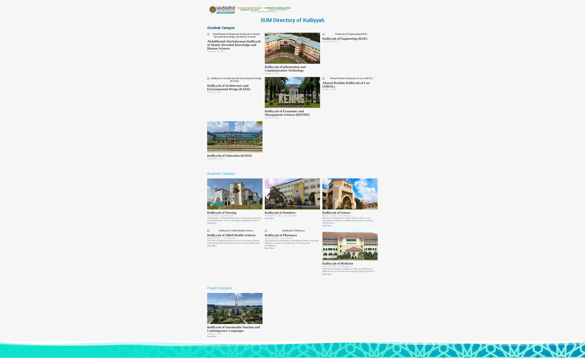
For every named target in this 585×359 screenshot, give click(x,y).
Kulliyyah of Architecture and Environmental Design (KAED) (229, 87)
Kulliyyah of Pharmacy (281, 235)
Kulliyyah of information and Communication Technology (285, 68)
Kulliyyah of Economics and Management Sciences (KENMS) (287, 113)
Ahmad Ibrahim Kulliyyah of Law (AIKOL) (346, 84)
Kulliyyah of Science (336, 212)
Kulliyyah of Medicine (337, 263)
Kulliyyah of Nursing (221, 212)
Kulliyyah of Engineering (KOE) (344, 38)
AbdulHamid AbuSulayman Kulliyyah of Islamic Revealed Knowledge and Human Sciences (234, 45)
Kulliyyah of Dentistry (280, 212)
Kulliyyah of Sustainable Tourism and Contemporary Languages (233, 329)
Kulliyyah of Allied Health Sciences (231, 235)
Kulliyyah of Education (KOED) (229, 155)
